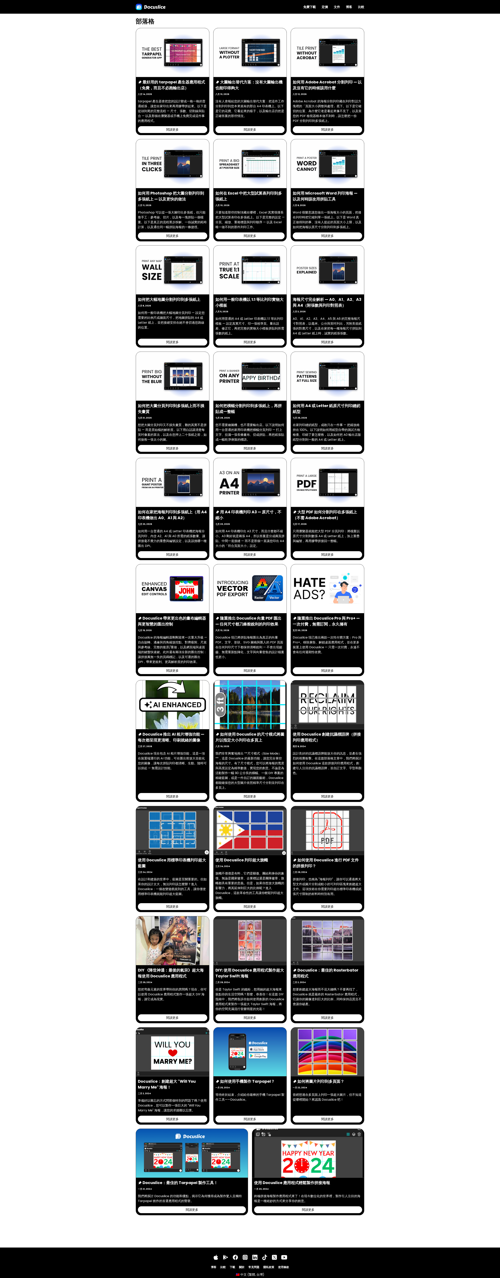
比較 (361, 7)
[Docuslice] (150, 7)
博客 (349, 7)
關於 (242, 1267)
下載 (232, 1267)
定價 (325, 7)
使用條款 (283, 1267)
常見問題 (253, 1267)
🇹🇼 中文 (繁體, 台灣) (250, 1274)
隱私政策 (268, 1267)
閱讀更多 (172, 129)
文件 (337, 7)
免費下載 (309, 7)
